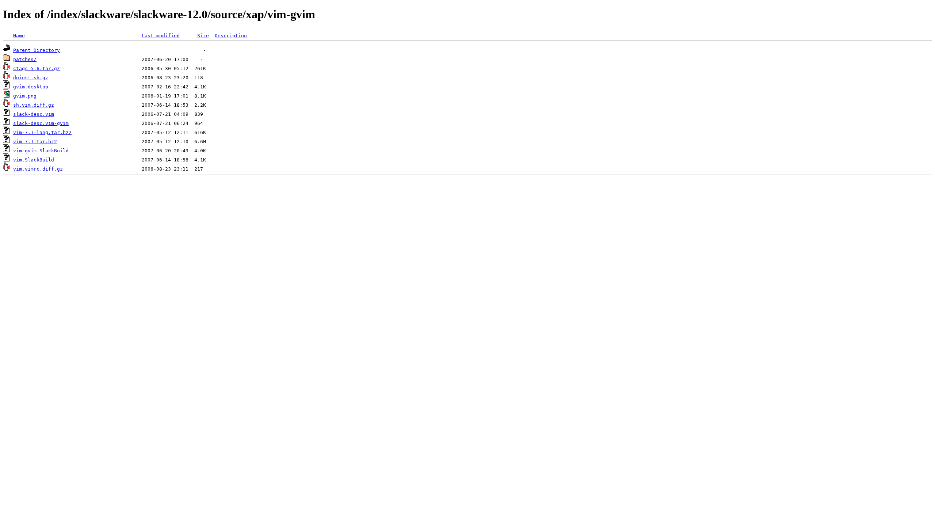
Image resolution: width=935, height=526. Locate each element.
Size (203, 35)
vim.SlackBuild (33, 160)
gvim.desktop (30, 86)
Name (19, 35)
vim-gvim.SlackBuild (41, 150)
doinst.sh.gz (30, 77)
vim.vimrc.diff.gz (38, 169)
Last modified (161, 35)
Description (231, 35)
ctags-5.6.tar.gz (36, 68)
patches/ (25, 59)
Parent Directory (36, 50)
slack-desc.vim (33, 114)
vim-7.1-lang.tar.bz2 (42, 132)
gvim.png (25, 96)
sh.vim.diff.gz (33, 105)
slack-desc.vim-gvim (41, 123)
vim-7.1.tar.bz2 (35, 141)
